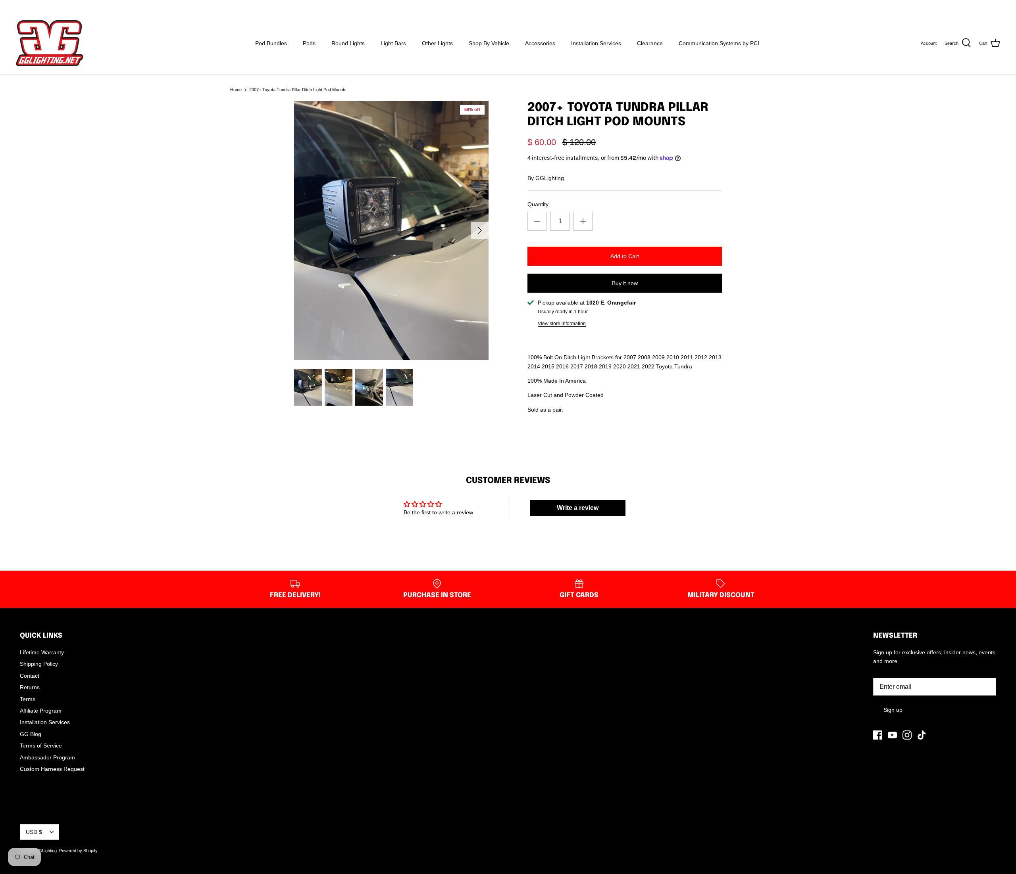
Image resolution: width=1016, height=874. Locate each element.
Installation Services (596, 43)
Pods (309, 43)
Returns (30, 687)
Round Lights (348, 43)
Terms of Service (41, 745)
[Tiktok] (52, 6)
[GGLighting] (49, 43)
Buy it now (625, 283)
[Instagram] (41, 6)
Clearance (650, 43)
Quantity (537, 204)
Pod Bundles (271, 43)
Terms (27, 699)
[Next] (480, 230)
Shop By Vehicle (489, 43)
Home (236, 89)
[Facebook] (19, 6)
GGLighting (549, 178)
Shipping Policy (39, 664)
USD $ (985, 6)
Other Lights (437, 43)
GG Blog (30, 734)
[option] (391, 230)
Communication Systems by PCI (719, 43)
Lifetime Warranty (42, 652)
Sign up (892, 710)
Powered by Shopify (78, 850)
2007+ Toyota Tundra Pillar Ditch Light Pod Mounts (297, 89)
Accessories (540, 43)
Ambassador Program (47, 757)
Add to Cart (624, 256)
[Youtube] (30, 6)
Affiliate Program (41, 710)
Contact (29, 676)
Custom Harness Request (52, 769)
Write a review (577, 507)
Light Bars (393, 43)
